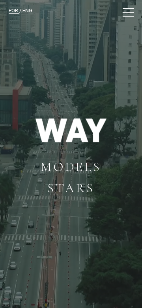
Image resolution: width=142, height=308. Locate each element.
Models (71, 167)
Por (14, 10)
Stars (70, 188)
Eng (27, 10)
